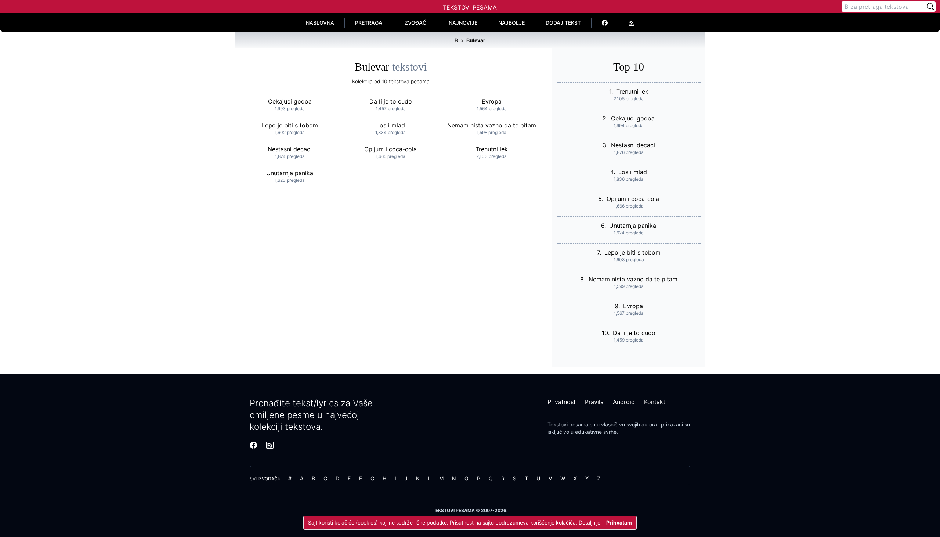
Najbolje (511, 22)
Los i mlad (390, 125)
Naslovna (320, 22)
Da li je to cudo (390, 101)
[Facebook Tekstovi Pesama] (605, 22)
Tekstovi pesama (567, 424)
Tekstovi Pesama (470, 7)
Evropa (492, 101)
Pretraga (368, 22)
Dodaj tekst (563, 22)
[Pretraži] (930, 6)
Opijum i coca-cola (390, 149)
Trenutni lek (492, 149)
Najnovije (463, 22)
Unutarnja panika (289, 173)
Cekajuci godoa (290, 101)
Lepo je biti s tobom (290, 125)
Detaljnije (589, 522)
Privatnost (561, 402)
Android (624, 402)
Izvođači (415, 22)
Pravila (594, 402)
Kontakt (654, 402)
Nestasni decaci (290, 149)
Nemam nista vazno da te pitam (491, 125)
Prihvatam (619, 522)
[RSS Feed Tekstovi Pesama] (631, 22)
